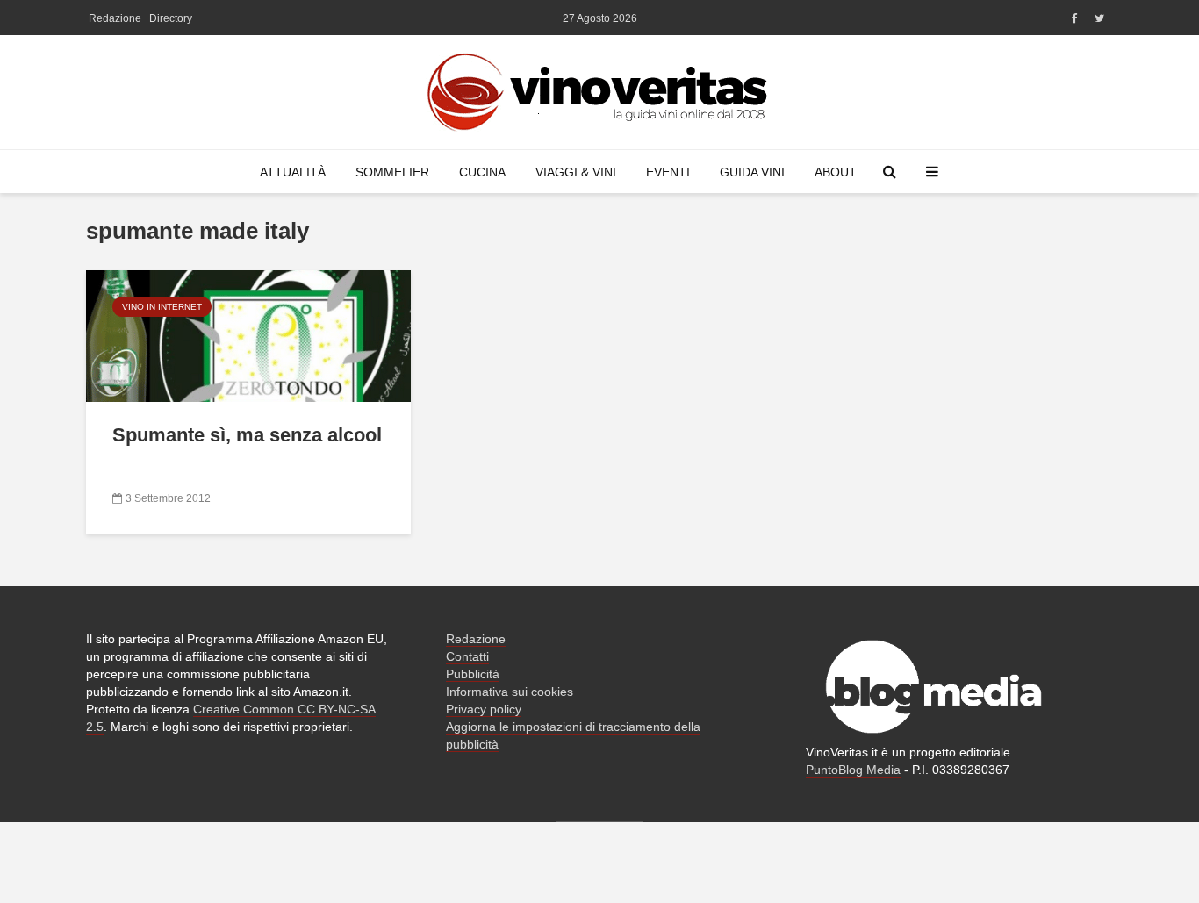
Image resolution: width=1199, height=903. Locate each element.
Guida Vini (752, 172)
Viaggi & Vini (575, 172)
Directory (170, 18)
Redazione (115, 18)
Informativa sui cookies (509, 691)
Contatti (467, 656)
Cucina (482, 172)
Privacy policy (483, 709)
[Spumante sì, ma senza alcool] (248, 334)
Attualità (293, 172)
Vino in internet (162, 307)
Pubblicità (472, 674)
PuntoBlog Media (853, 770)
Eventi (668, 172)
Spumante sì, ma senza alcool (247, 435)
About (836, 172)
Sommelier (392, 172)
